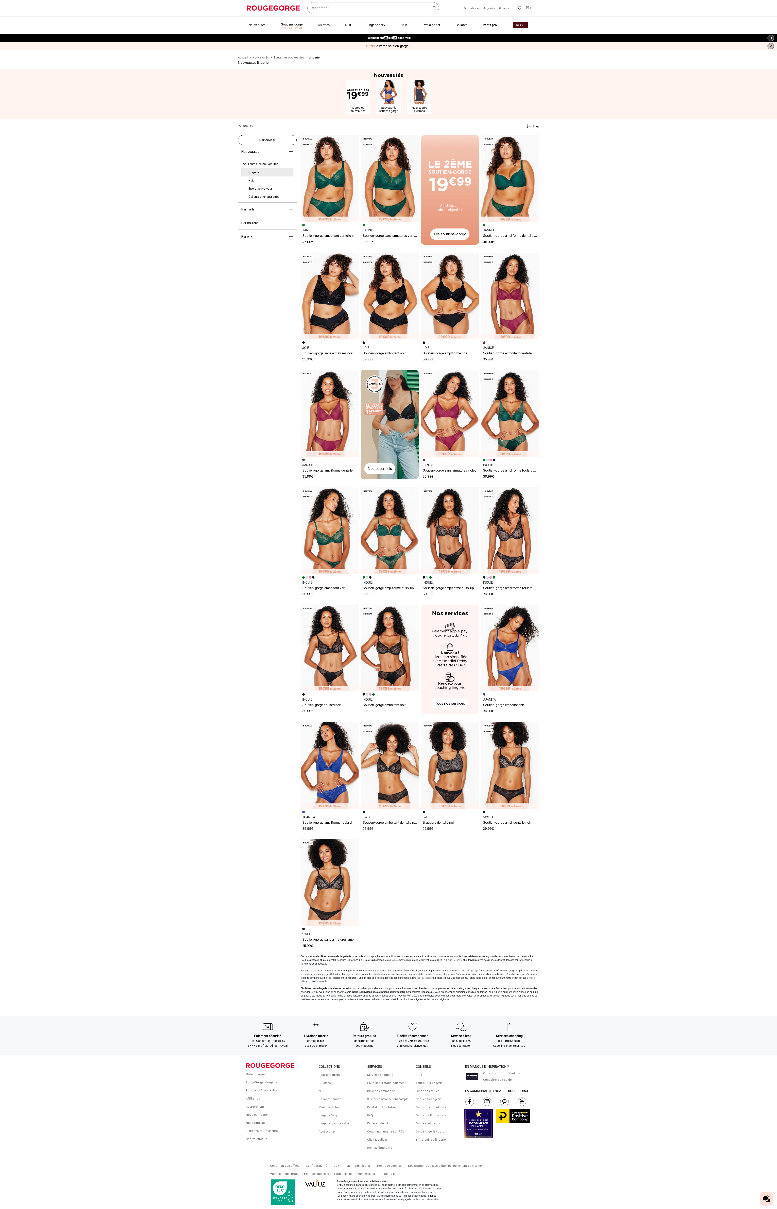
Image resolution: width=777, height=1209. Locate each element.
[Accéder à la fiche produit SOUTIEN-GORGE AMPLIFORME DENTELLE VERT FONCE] (510, 178)
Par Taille (248, 209)
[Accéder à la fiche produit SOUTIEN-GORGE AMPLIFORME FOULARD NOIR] (510, 530)
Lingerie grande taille (334, 1123)
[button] (353, 140)
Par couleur (249, 223)
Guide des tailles (427, 1091)
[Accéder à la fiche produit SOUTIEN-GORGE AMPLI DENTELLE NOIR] (510, 765)
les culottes (424, 977)
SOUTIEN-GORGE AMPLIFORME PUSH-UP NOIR (451, 588)
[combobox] (373, 8)
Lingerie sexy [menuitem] (376, 25)
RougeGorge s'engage (261, 1082)
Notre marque (256, 1074)
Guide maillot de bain (431, 1115)
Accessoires (327, 1131)
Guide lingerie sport (430, 1131)
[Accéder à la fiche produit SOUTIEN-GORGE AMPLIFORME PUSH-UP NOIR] (450, 530)
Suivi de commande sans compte (387, 1099)
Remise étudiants (379, 1147)
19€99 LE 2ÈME (292, 28)
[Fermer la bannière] (770, 46)
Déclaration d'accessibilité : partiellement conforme (445, 1165)
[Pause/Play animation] (770, 38)
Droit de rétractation (382, 1107)
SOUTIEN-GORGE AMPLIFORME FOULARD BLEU (330, 822)
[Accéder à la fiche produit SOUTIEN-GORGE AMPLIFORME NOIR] (450, 296)
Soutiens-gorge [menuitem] (292, 24)
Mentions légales (358, 1165)
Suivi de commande (381, 1091)
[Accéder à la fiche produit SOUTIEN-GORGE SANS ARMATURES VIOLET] (450, 413)
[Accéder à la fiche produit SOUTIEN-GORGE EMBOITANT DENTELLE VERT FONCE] (330, 178)
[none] (267, 164)
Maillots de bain (330, 1107)
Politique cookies (389, 1165)
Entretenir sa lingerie (431, 1139)
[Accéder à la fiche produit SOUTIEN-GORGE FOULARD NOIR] (330, 647)
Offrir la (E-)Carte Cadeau (501, 1073)
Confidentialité (316, 1165)
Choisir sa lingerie (429, 1099)
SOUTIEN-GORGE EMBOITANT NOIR (384, 353)
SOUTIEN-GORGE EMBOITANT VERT (323, 588)
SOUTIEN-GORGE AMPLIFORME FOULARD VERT (511, 470)
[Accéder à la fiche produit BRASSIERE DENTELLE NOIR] (450, 765)
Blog (419, 1074)
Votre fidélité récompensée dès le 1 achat (388, 35)
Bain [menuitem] (404, 25)
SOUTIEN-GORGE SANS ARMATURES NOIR (327, 353)
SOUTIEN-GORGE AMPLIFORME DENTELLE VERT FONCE (516, 236)
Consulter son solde (497, 1079)
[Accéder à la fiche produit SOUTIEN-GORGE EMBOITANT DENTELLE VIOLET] (510, 296)
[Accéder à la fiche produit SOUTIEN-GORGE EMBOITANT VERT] (330, 530)
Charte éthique (256, 1139)
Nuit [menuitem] (348, 25)
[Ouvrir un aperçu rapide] (353, 140)
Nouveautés (250, 152)
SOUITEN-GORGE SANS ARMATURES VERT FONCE (393, 236)
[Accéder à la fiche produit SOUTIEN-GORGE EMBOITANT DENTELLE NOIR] (390, 765)
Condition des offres (284, 1165)
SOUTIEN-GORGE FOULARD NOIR (321, 705)
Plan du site (389, 1173)
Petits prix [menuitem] (490, 25)
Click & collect (377, 1139)
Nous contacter (257, 1114)
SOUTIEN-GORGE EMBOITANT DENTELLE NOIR (390, 822)
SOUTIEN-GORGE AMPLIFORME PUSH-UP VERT (391, 588)
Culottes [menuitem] (324, 25)
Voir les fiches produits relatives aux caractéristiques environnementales (322, 1173)
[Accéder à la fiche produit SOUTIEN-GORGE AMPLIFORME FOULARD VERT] (510, 413)
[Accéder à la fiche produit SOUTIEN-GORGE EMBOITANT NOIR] (390, 296)
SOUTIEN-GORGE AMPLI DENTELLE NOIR (507, 822)
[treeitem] (263, 164)
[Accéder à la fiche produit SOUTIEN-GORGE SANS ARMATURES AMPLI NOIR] (330, 882)
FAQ (370, 1115)
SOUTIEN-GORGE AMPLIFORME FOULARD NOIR (511, 588)
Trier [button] (536, 126)
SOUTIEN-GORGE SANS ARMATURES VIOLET (449, 470)
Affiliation (253, 1098)
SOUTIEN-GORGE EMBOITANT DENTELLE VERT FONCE (334, 236)
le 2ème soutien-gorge (388, 46)
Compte (504, 8)
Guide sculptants (428, 1123)
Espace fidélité (377, 1123)
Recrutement (255, 1106)
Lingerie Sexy (328, 1115)
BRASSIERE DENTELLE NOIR (439, 822)
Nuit (322, 1091)
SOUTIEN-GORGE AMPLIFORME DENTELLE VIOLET (331, 470)
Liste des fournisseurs (262, 1131)
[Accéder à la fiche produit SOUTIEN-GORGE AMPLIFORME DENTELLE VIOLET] (330, 413)
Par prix (246, 236)
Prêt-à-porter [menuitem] (431, 25)
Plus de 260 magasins (261, 1090)
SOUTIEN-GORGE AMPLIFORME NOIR (445, 353)
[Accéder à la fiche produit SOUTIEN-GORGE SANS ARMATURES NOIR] (330, 296)
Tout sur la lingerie (429, 1083)
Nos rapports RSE (258, 1122)
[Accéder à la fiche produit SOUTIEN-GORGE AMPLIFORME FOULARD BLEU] (330, 765)
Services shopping (380, 1074)
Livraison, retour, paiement (386, 1083)
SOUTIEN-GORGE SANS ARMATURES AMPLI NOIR (331, 939)
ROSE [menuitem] (520, 25)
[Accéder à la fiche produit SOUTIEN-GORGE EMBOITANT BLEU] (510, 647)
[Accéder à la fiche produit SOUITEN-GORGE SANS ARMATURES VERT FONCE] (390, 178)
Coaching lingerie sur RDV (385, 1131)
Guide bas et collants (431, 1107)
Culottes (325, 1083)
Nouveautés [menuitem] (256, 25)
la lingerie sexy (452, 960)
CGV (337, 1165)
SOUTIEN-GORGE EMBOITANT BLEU (504, 705)
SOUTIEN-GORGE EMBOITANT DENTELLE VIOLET (511, 353)
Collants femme (330, 1099)
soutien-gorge (470, 970)
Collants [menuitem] (461, 25)
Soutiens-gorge (330, 1074)
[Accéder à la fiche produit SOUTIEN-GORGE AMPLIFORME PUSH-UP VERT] (390, 530)
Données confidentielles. (425, 1199)
